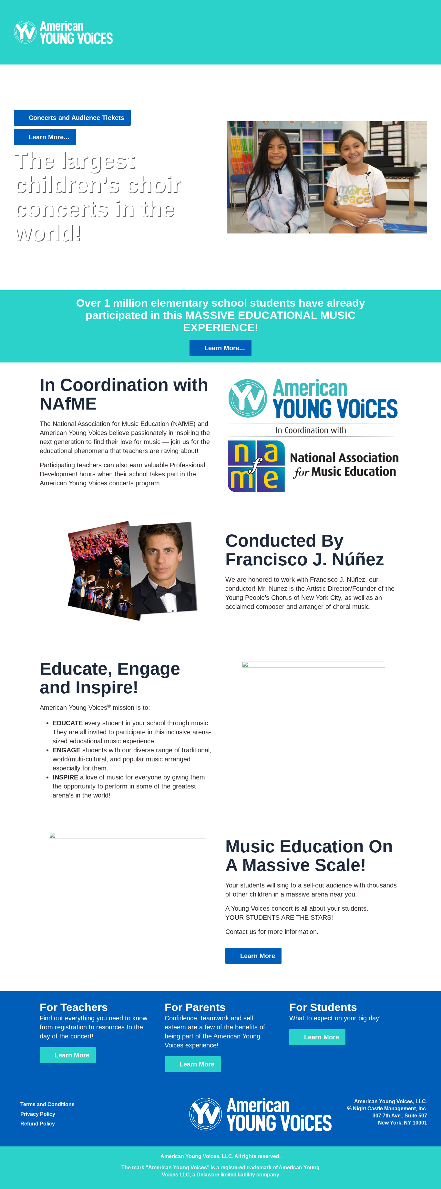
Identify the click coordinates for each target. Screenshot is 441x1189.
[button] (327, 177)
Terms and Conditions (47, 1104)
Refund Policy (37, 1123)
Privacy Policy (37, 1114)
